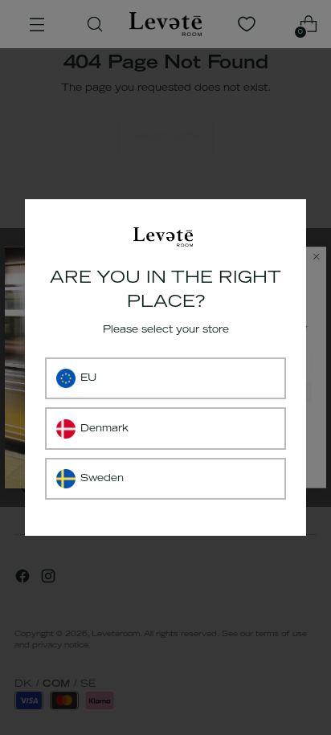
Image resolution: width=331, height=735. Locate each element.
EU (88, 378)
